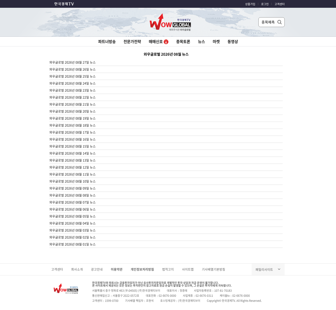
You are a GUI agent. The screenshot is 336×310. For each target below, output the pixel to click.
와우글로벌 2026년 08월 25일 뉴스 (72, 76)
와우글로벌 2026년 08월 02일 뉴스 (72, 237)
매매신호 (156, 41)
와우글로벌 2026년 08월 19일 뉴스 (72, 118)
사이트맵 (188, 269)
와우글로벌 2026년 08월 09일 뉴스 (72, 188)
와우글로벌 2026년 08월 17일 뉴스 (72, 132)
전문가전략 (132, 41)
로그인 (265, 4)
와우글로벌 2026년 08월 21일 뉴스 (72, 104)
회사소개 (77, 269)
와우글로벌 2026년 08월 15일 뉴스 (72, 146)
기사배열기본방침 (213, 269)
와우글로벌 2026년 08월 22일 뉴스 (72, 97)
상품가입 (250, 4)
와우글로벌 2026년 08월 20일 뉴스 (72, 111)
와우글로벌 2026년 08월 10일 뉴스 (72, 181)
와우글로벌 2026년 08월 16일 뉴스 (72, 139)
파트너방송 (107, 41)
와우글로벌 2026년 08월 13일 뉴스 (72, 160)
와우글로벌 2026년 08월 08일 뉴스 (72, 195)
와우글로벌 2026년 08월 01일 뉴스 (72, 244)
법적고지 (168, 269)
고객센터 (280, 4)
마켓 (216, 41)
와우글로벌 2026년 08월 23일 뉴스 (72, 90)
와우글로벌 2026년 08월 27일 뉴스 (72, 62)
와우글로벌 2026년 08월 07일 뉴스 (72, 202)
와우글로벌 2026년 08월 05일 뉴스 (72, 216)
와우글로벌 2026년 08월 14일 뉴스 (72, 153)
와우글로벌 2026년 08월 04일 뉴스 (72, 223)
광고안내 (97, 269)
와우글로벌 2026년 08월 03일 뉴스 (72, 230)
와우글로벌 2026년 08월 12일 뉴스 (72, 167)
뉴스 (201, 41)
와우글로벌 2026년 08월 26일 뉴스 (72, 69)
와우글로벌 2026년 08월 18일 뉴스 (72, 125)
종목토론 (183, 41)
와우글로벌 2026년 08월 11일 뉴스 (72, 174)
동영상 (233, 41)
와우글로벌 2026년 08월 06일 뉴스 (72, 209)
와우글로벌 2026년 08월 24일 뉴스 (72, 83)
